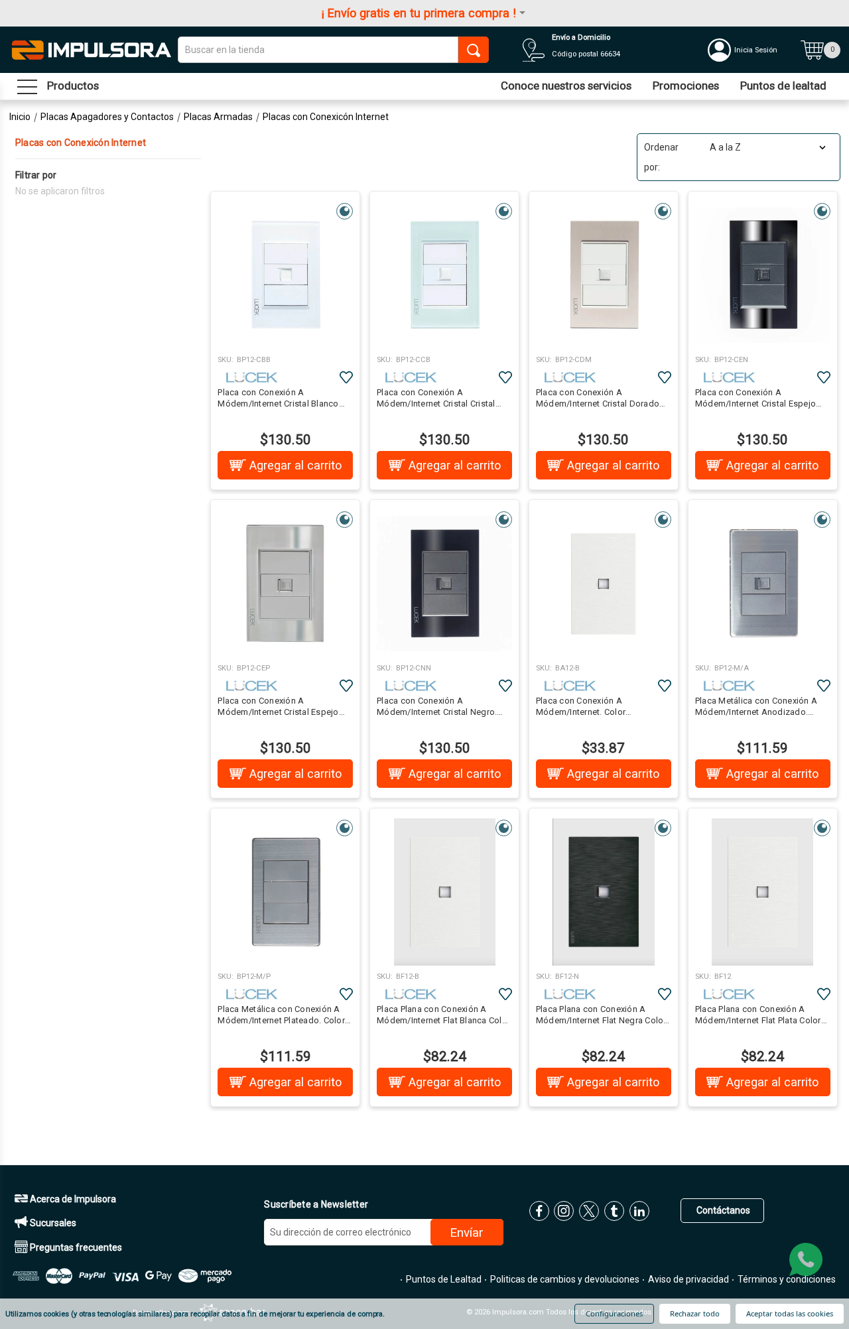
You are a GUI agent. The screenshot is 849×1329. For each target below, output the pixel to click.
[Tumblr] (614, 1211)
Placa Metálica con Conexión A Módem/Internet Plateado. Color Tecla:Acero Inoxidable (281, 1015)
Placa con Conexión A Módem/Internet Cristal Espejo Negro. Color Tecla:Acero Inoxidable (755, 398)
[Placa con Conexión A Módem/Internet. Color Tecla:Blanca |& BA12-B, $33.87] (603, 583)
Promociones (686, 85)
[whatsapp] (805, 1259)
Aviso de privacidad (687, 1279)
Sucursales (52, 1223)
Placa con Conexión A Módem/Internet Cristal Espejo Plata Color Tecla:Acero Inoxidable (278, 707)
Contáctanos (722, 1210)
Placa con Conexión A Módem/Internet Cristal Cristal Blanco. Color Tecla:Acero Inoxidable (436, 398)
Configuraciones (614, 1313)
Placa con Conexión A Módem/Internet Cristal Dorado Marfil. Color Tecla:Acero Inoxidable (597, 398)
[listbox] (767, 147)
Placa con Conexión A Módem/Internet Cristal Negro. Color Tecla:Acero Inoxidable (437, 707)
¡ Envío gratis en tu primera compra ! (419, 13)
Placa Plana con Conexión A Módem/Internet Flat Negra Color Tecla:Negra (601, 1015)
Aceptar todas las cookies (789, 1313)
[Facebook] (539, 1211)
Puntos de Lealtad (443, 1279)
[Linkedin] (639, 1211)
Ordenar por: (661, 157)
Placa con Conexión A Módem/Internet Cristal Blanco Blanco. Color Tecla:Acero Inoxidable (278, 398)
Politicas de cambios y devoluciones (563, 1279)
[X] (589, 1211)
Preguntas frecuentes (75, 1247)
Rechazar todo (695, 1313)
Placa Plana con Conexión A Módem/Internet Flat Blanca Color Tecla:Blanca (443, 1015)
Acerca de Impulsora (72, 1199)
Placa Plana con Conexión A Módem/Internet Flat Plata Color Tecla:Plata (758, 1015)
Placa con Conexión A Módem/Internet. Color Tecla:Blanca (580, 707)
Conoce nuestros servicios (566, 85)
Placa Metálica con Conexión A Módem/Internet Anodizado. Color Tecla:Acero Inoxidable (756, 707)
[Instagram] (564, 1211)
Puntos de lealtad (783, 85)
